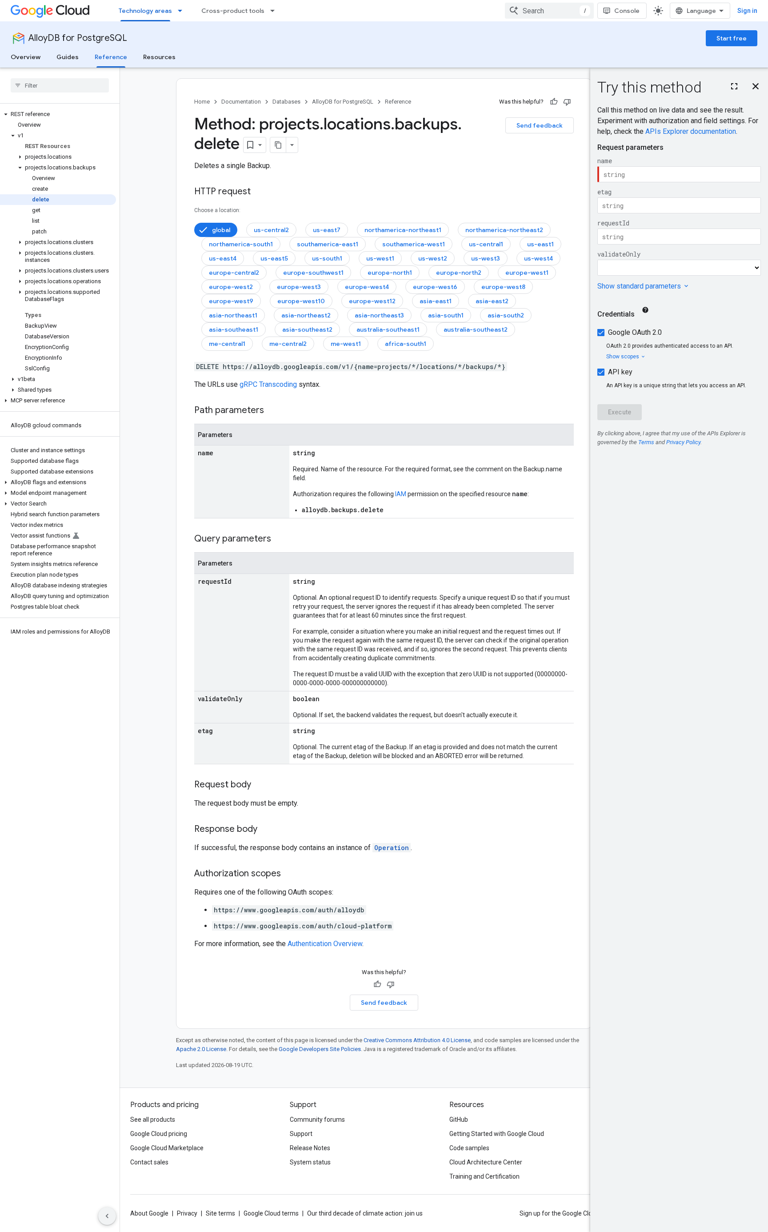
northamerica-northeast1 (402, 230)
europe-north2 (458, 273)
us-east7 (326, 230)
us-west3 (485, 258)
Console (627, 11)
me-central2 (288, 344)
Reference (111, 57)
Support (301, 1133)
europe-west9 (231, 301)
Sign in (747, 10)
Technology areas (145, 11)
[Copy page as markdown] (278, 144)
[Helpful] (553, 101)
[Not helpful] (567, 101)
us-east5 (274, 258)
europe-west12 (372, 301)
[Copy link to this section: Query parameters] (280, 539)
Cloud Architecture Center (485, 1162)
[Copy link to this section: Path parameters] (273, 410)
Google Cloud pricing (158, 1133)
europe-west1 (526, 273)
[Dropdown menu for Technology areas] (182, 10)
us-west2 (432, 258)
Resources (159, 57)
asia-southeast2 (307, 329)
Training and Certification (484, 1176)
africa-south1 (405, 344)
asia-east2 (492, 301)
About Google (149, 1213)
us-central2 (271, 230)
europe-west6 (435, 287)
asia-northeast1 (233, 315)
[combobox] (549, 11)
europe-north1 (390, 273)
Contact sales (149, 1162)
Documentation (241, 101)
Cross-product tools (232, 11)
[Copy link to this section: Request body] (260, 785)
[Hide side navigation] (107, 1216)
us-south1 (327, 258)
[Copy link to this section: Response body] (266, 829)
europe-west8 (503, 287)
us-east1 (540, 244)
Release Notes (310, 1148)
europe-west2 (231, 287)
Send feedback (539, 125)
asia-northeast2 (306, 315)
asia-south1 (446, 315)
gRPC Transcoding (268, 384)
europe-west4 (367, 287)
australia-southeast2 (476, 329)
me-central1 (227, 344)
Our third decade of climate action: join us (365, 1213)
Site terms (220, 1213)
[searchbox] (60, 85)
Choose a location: (217, 210)
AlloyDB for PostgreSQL (77, 38)
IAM (400, 494)
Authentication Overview (325, 943)
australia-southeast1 (388, 329)
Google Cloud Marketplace (167, 1148)
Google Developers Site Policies (320, 1049)
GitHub (458, 1119)
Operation (391, 847)
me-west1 (346, 344)
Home (202, 101)
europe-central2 (234, 273)
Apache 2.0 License (201, 1049)
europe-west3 (299, 287)
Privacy (187, 1213)
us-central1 (486, 244)
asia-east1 (436, 301)
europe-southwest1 (313, 273)
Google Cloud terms (271, 1213)
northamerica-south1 (241, 244)
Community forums (317, 1119)
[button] (58, 114)
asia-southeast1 (233, 329)
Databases (286, 101)
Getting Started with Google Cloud (496, 1133)
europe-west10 (301, 301)
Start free (731, 38)
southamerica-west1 (413, 244)
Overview (25, 57)
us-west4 (538, 258)
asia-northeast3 (379, 315)
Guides (67, 57)
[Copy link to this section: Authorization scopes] (290, 874)
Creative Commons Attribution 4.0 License (417, 1040)
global (221, 230)
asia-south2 (506, 315)
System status (310, 1162)
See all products (152, 1119)
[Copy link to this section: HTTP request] (259, 192)
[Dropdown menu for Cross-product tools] (275, 10)
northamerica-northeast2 (504, 230)
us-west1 (380, 258)
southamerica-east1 (327, 244)
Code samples (469, 1148)
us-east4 (222, 258)
